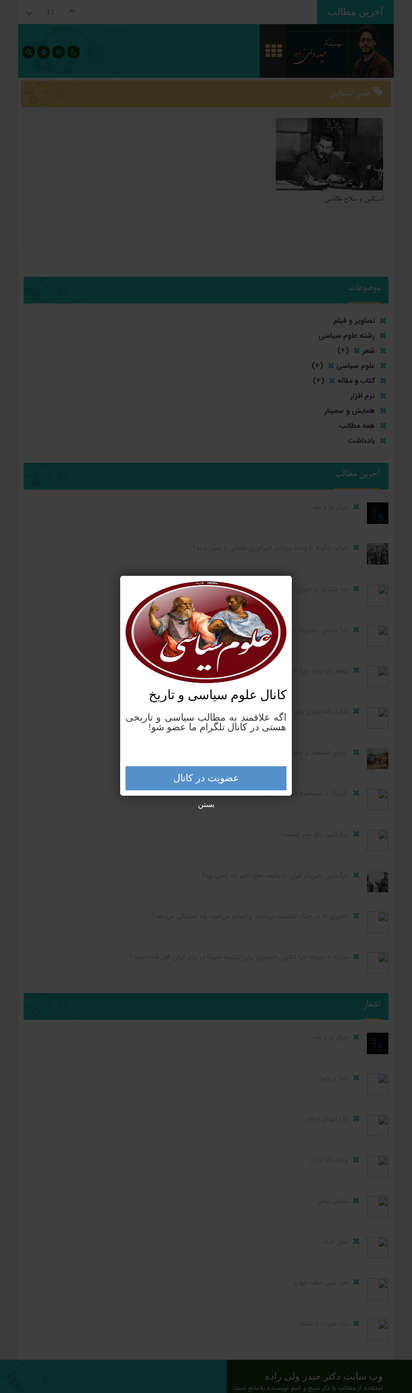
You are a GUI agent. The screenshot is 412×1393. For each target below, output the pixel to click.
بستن (206, 805)
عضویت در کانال (206, 778)
